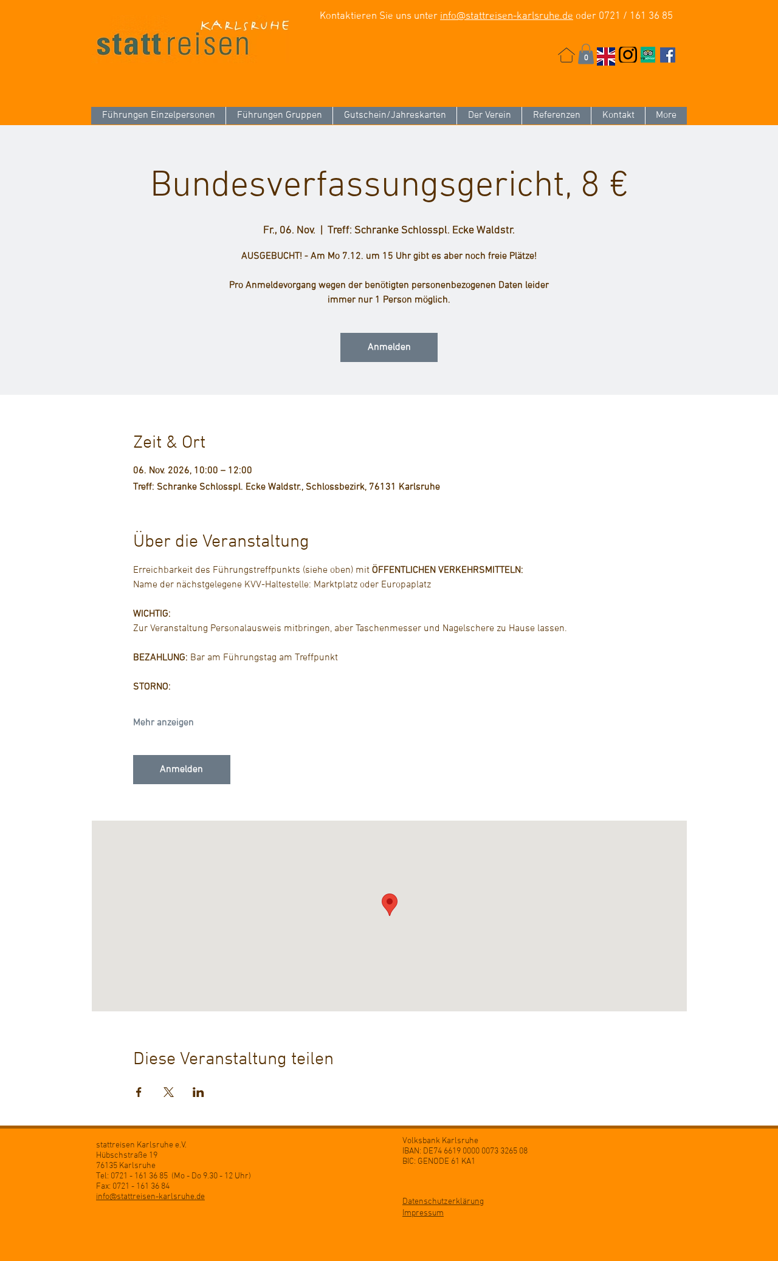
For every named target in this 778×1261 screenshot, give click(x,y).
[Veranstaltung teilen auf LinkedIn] (198, 1092)
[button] (585, 54)
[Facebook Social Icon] (667, 55)
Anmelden (389, 347)
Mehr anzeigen (163, 723)
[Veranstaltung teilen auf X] (168, 1092)
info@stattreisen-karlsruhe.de (506, 16)
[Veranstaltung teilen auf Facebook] (139, 1092)
